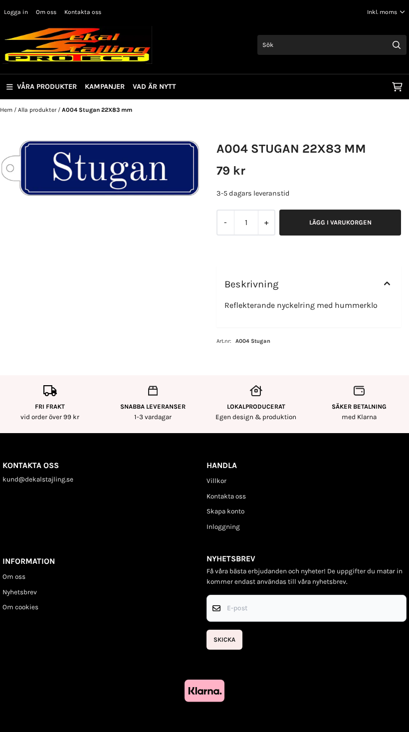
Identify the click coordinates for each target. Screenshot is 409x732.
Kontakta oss (82, 11)
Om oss (46, 11)
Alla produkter (38, 109)
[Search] (397, 45)
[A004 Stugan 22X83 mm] (100, 168)
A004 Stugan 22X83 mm (97, 109)
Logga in (16, 11)
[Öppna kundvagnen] (397, 86)
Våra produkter (47, 86)
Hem (7, 109)
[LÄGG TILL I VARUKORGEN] (340, 223)
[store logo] (77, 45)
